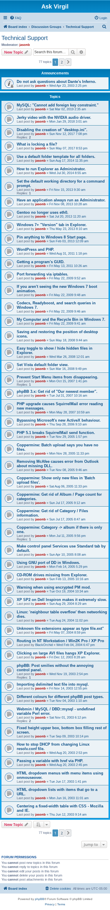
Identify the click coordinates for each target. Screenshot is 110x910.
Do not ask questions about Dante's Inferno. (56, 81)
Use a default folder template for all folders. (56, 156)
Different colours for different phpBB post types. (60, 696)
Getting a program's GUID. (41, 262)
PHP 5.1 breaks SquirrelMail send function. (56, 432)
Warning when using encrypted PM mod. (54, 587)
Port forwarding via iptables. (42, 274)
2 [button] (62, 62)
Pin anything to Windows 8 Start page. (52, 237)
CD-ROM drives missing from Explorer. (52, 575)
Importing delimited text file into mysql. (53, 684)
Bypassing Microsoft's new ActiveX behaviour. (59, 420)
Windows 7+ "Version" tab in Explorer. (52, 225)
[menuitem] (15, 17)
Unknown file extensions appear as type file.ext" (60, 628)
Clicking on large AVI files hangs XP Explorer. (58, 653)
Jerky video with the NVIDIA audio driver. (54, 117)
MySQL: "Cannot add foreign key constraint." (58, 105)
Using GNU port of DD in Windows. (48, 562)
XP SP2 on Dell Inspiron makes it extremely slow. (62, 599)
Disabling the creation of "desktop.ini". (52, 130)
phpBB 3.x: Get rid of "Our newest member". (57, 391)
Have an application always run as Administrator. (61, 200)
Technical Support (24, 38)
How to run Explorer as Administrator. (51, 169)
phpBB (39, 899)
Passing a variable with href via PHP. (50, 761)
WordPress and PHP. (35, 249)
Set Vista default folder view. (43, 365)
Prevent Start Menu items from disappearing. (57, 377)
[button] (68, 62)
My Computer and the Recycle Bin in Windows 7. (61, 319)
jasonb (24, 44)
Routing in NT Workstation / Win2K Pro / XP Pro (60, 641)
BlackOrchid (44, 645)
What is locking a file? (37, 144)
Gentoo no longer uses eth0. (42, 212)
